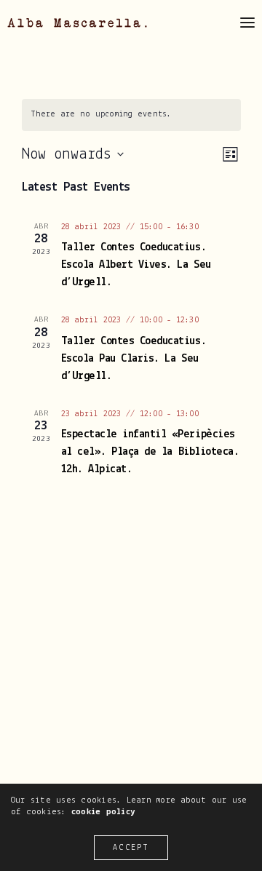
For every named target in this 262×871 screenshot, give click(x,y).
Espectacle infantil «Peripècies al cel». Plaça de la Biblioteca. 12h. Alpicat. (150, 452)
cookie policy (103, 811)
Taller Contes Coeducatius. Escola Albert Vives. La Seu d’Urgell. (136, 265)
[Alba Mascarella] (77, 23)
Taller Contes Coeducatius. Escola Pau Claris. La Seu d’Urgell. (134, 358)
